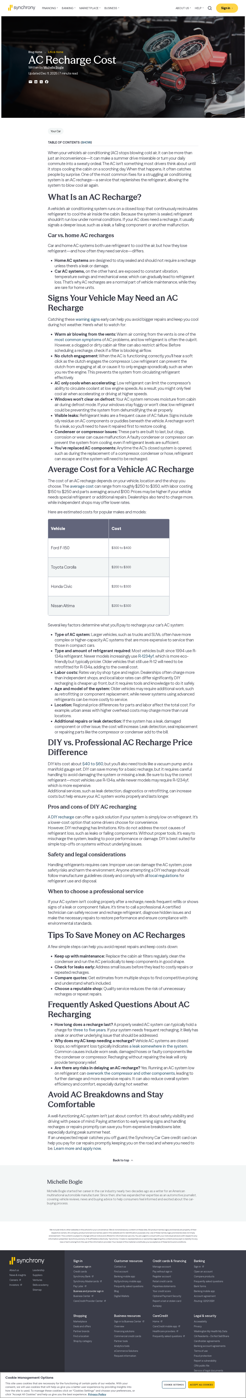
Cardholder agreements (207, 1341)
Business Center (81, 1296)
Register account (162, 1276)
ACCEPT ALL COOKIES (201, 1384)
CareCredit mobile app (165, 1326)
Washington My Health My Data (210, 1331)
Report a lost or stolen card (167, 1301)
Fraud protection (203, 1355)
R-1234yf (146, 656)
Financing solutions (124, 1331)
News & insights (17, 1275)
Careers (13, 1280)
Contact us (120, 1266)
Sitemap (37, 1289)
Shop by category (82, 1341)
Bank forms (200, 1286)
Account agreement (205, 1296)
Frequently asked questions (128, 1286)
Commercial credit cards (127, 1336)
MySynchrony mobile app (127, 1281)
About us (14, 1270)
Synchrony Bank (81, 1276)
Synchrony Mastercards (86, 1281)
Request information (125, 1355)
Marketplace (80, 1321)
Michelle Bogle (54, 67)
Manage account (162, 1266)
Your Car (56, 131)
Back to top (121, 1160)
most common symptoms (78, 339)
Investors (14, 1284)
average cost (82, 486)
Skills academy (41, 1284)
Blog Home (35, 52)
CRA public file (201, 1365)
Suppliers (37, 1275)
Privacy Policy (97, 1394)
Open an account (203, 1271)
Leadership (38, 1270)
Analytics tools (121, 1346)
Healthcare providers (164, 1331)
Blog (116, 1291)
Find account (121, 1271)
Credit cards (80, 1271)
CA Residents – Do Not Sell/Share (211, 1336)
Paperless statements (164, 1286)
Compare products (204, 1276)
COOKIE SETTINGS (174, 1384)
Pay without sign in (162, 1271)
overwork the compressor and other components (131, 1073)
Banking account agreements (209, 1346)
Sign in (197, 1266)
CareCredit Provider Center (88, 1301)
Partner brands (81, 1331)
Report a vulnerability (205, 1360)
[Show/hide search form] (210, 8)
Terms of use (201, 1350)
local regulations (164, 875)
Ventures (37, 1280)
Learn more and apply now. (77, 1148)
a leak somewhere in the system (158, 1046)
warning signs (88, 319)
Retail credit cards (162, 1281)
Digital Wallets (121, 1296)
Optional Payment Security (167, 1296)
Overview (119, 1326)
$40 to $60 (92, 763)
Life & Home (55, 52)
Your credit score (162, 1291)
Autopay (157, 1305)
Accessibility (200, 1321)
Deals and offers (82, 1326)
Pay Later (78, 1286)
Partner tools (121, 1341)
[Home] (21, 8)
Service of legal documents (208, 1370)
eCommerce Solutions (126, 1350)
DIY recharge (62, 817)
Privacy (198, 1326)
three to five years (89, 1029)
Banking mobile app (124, 1276)
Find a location (81, 1336)
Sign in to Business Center (127, 1321)
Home (156, 1321)
